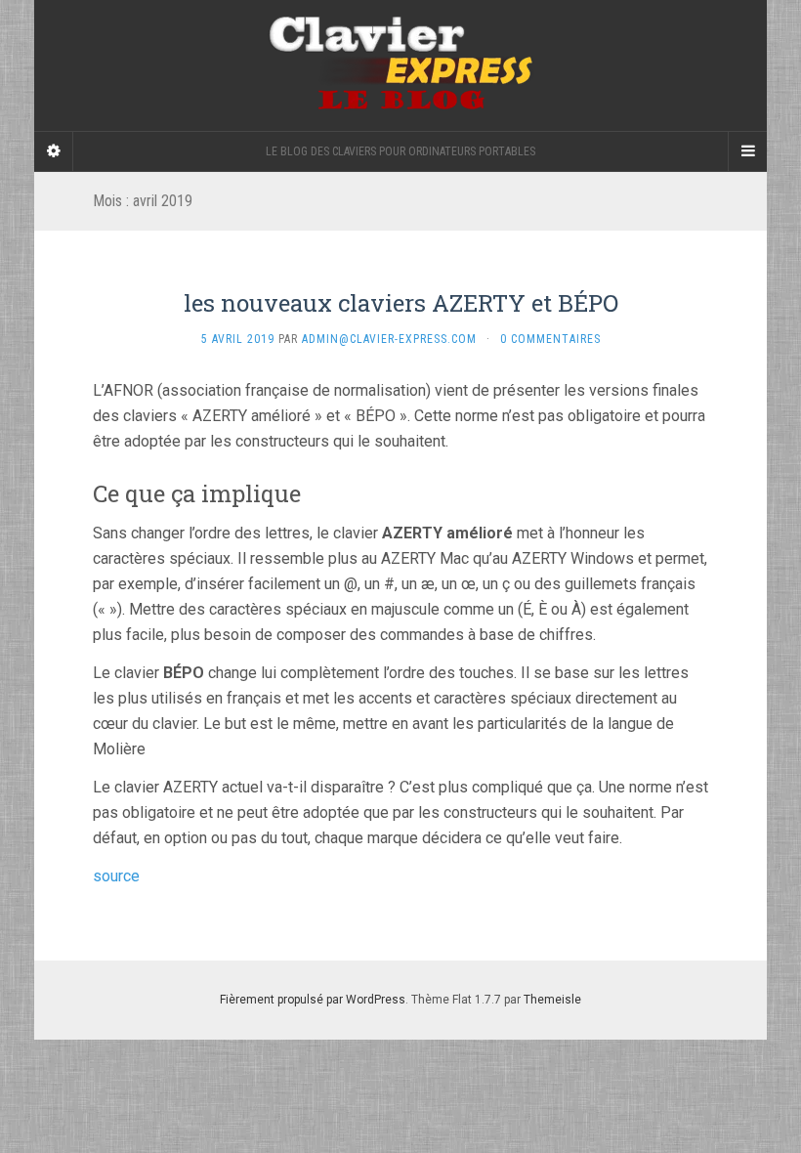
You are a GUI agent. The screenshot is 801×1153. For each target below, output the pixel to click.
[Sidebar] (53, 151)
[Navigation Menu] (747, 151)
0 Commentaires (550, 339)
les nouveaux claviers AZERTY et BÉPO (401, 303)
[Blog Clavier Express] (400, 65)
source (116, 876)
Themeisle (552, 999)
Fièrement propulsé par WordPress (312, 999)
